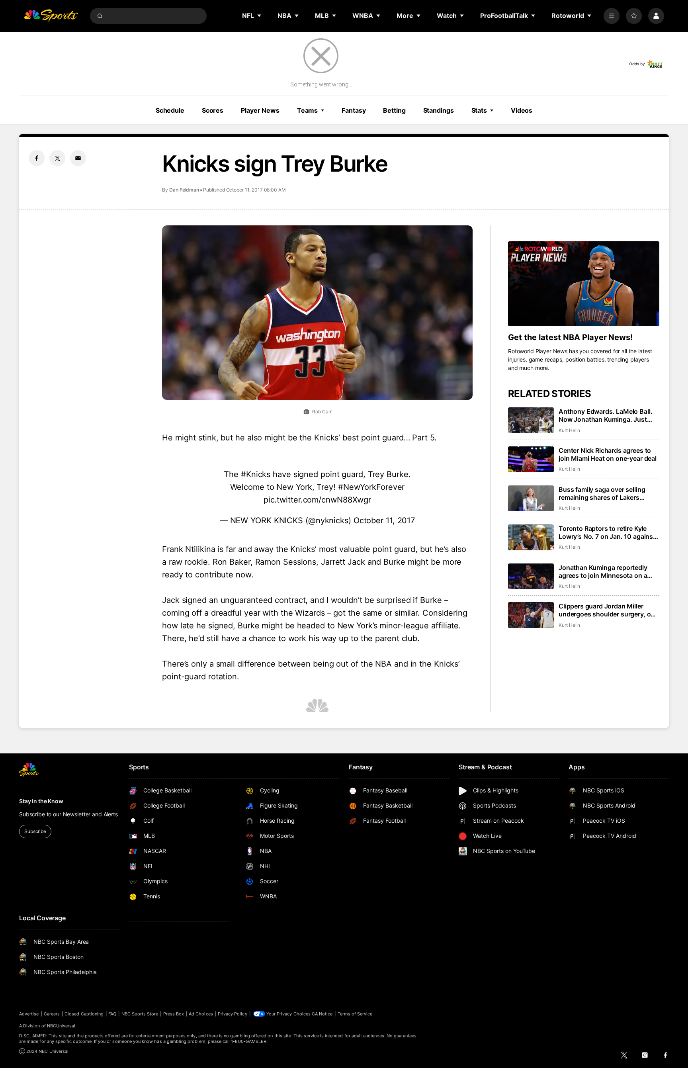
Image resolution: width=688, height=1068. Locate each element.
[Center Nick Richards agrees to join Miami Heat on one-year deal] (531, 459)
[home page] (51, 15)
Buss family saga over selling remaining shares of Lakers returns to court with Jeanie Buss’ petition (609, 493)
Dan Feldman (184, 190)
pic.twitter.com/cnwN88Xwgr (317, 500)
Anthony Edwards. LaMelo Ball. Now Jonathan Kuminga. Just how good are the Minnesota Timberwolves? (605, 415)
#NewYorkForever (371, 487)
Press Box (173, 1014)
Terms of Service (355, 1014)
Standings (438, 110)
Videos (521, 110)
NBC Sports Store (139, 1014)
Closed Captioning (84, 1014)
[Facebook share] (37, 158)
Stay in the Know (41, 801)
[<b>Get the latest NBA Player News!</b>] (583, 284)
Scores (212, 110)
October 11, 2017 (384, 520)
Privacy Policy (232, 1014)
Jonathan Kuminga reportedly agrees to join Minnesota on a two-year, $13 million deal (603, 571)
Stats (479, 110)
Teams (307, 110)
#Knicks (255, 474)
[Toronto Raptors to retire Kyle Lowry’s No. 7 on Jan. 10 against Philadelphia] (531, 537)
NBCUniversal (61, 1026)
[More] (612, 16)
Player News (260, 110)
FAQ (112, 1014)
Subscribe (35, 831)
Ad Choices (201, 1014)
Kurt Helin (569, 430)
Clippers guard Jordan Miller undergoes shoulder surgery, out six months (608, 610)
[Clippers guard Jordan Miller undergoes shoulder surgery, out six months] (531, 615)
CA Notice (322, 1014)
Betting (394, 110)
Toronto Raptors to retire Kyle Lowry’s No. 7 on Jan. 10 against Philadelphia (607, 532)
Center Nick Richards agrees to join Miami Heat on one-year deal (608, 454)
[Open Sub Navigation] (259, 16)
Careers (52, 1014)
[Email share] (78, 158)
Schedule (170, 110)
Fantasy (354, 110)
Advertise (29, 1014)
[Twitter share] (57, 158)
